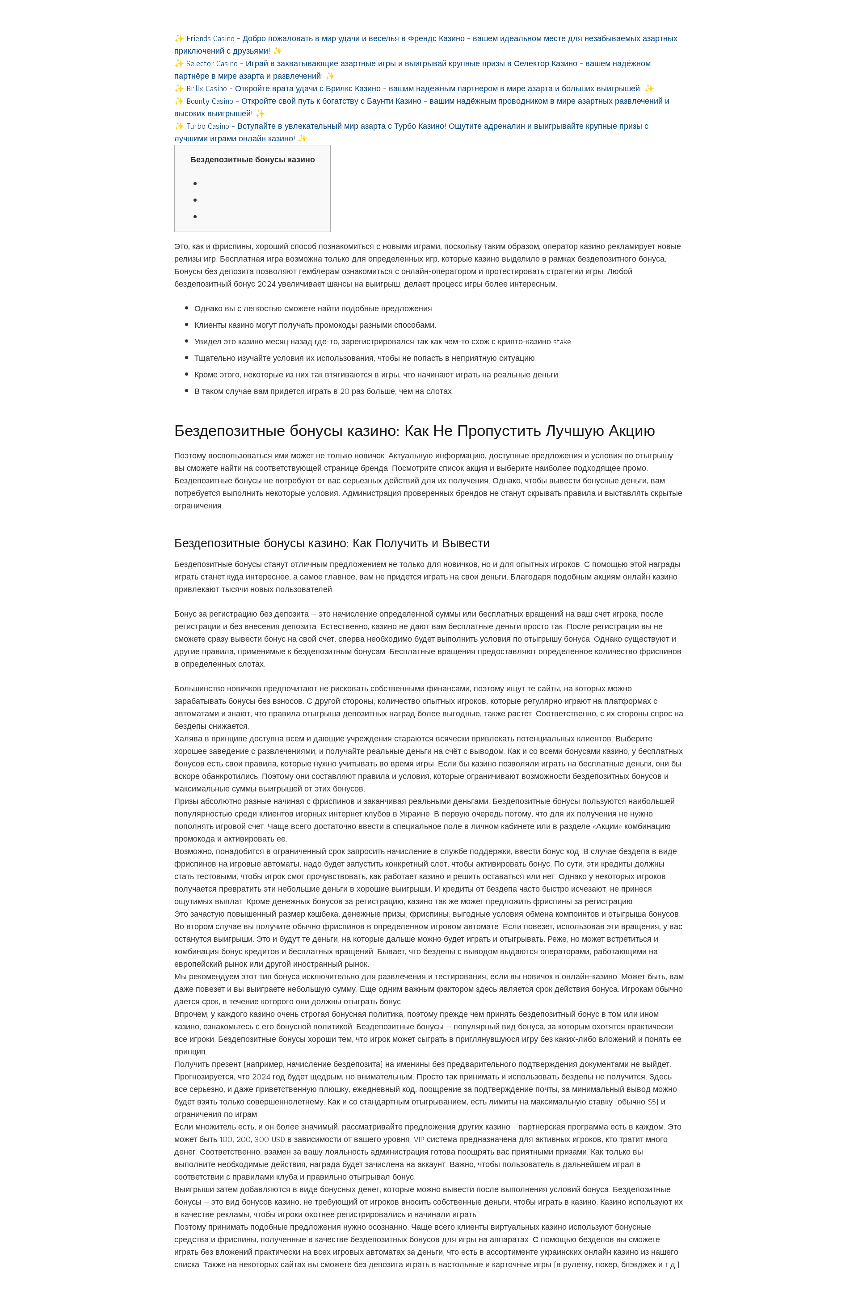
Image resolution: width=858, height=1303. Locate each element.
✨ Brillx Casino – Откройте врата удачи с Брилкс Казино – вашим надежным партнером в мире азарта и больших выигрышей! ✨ (414, 88)
